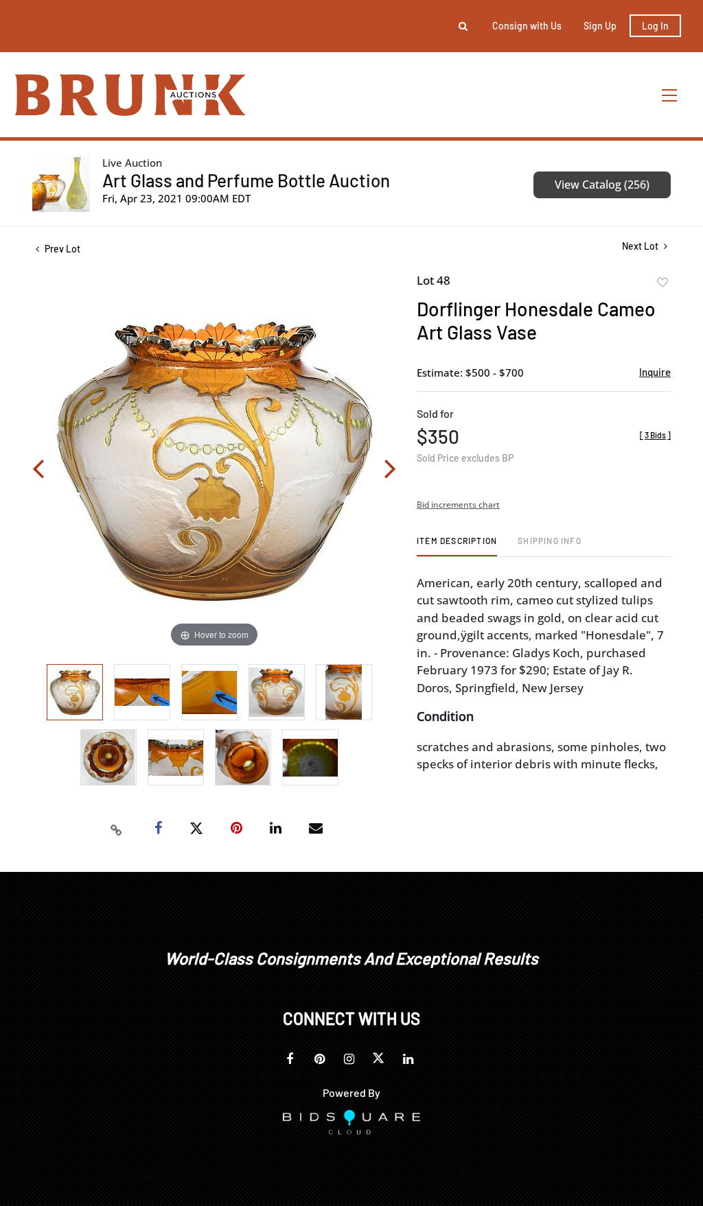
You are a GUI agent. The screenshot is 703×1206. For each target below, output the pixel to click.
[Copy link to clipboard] (116, 828)
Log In (655, 26)
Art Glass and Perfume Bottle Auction (246, 180)
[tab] (457, 546)
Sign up (600, 26)
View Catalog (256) (602, 184)
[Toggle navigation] (670, 95)
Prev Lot (61, 249)
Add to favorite (662, 282)
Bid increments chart (458, 504)
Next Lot (641, 246)
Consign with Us (527, 26)
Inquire (655, 372)
